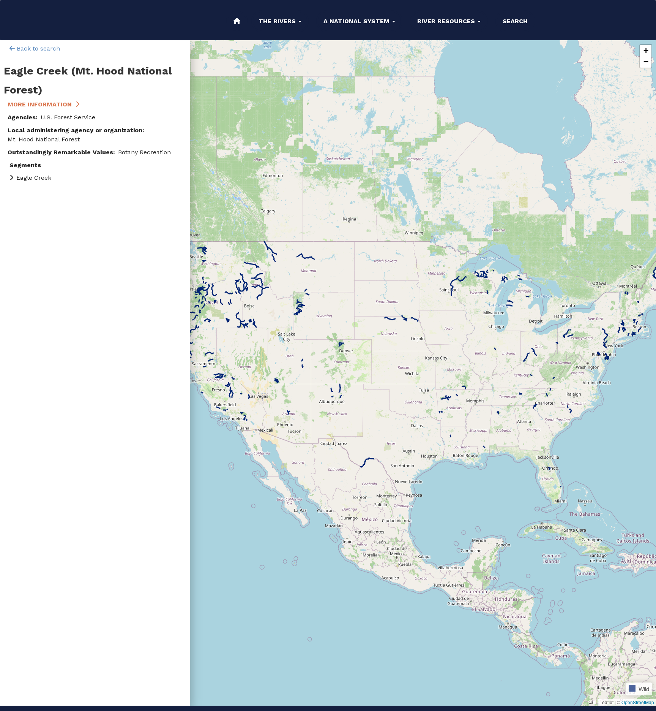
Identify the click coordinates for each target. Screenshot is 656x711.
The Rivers (278, 21)
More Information (40, 104)
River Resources (447, 21)
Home (237, 21)
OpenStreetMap (637, 702)
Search (515, 21)
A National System (357, 21)
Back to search (37, 48)
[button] (645, 50)
